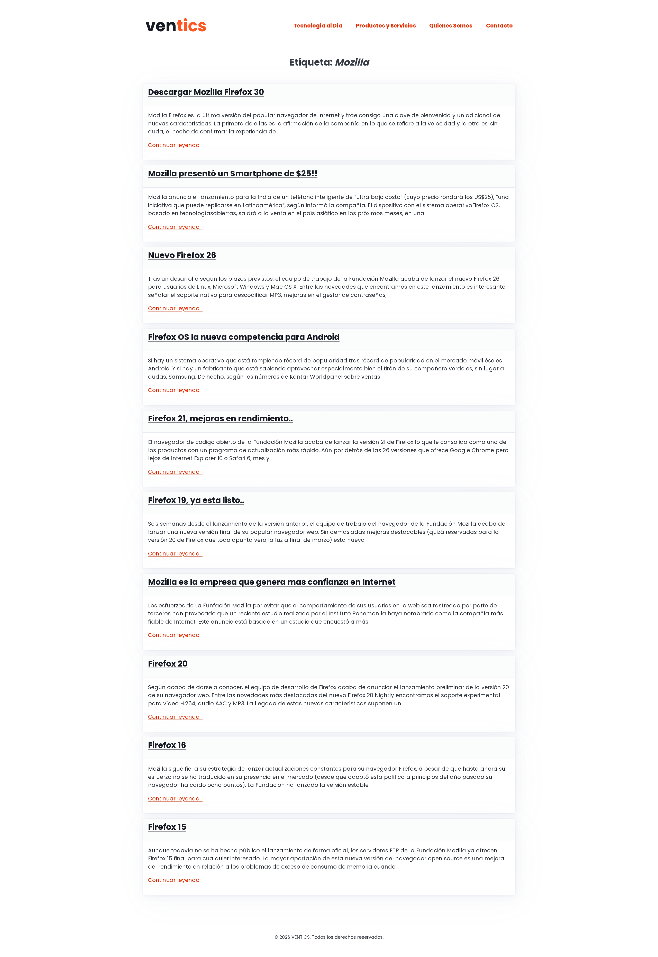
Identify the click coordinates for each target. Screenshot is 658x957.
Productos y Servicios (386, 25)
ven (176, 25)
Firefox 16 (167, 745)
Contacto (499, 25)
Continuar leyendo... (175, 145)
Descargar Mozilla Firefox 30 (206, 92)
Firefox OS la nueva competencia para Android (244, 337)
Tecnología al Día (318, 25)
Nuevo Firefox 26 (182, 255)
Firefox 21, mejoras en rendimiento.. (220, 418)
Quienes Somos (450, 25)
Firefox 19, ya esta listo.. (196, 500)
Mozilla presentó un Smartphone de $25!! (232, 173)
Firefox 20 (168, 663)
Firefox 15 (167, 827)
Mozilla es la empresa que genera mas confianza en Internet (272, 582)
